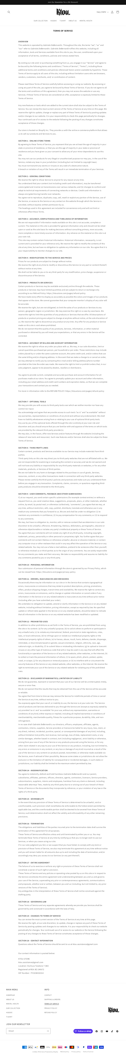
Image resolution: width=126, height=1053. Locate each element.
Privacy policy (76, 1052)
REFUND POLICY (50, 1012)
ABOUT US (10, 999)
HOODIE (9, 1012)
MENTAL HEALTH (12, 1004)
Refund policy (64, 1052)
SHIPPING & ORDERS (52, 999)
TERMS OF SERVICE (51, 1004)
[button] (9, 12)
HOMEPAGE (10, 995)
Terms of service (88, 1052)
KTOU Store (41, 1052)
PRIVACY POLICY (50, 1008)
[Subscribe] (47, 1031)
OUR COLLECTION (13, 1008)
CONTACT (48, 995)
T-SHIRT (9, 1017)
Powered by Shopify (51, 1052)
